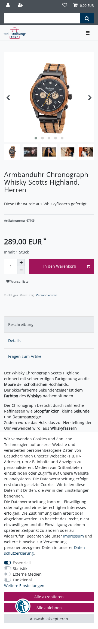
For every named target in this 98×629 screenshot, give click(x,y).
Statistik (20, 568)
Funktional (22, 579)
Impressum (73, 536)
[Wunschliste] (64, 5)
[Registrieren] (21, 5)
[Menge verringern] (21, 270)
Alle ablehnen (49, 607)
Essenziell (22, 562)
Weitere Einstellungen (24, 585)
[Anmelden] (8, 5)
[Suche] (87, 18)
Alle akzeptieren (49, 596)
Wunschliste (19, 281)
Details (14, 340)
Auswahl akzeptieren (49, 618)
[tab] (49, 324)
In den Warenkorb (59, 266)
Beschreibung (20, 324)
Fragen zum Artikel (25, 356)
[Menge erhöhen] (21, 262)
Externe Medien (27, 574)
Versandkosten (46, 295)
